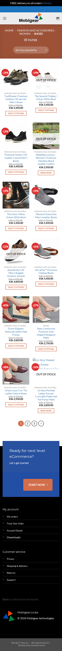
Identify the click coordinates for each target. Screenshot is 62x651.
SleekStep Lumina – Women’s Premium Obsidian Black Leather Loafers (46, 159)
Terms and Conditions (31, 645)
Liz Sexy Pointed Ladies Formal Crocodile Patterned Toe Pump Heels (46, 395)
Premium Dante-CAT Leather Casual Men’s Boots (16, 157)
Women (24, 33)
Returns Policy (40, 643)
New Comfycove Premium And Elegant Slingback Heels (46, 333)
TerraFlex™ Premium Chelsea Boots (46, 271)
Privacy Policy (20, 643)
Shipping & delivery (17, 565)
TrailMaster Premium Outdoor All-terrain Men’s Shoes (15, 99)
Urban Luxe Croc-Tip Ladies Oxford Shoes (16, 392)
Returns (11, 572)
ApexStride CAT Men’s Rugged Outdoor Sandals (16, 273)
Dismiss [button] (47, 3)
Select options (16, 113)
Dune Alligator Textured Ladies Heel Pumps (16, 331)
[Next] (41, 423)
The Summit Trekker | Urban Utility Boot (46, 98)
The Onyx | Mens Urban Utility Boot (16, 216)
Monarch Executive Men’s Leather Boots (46, 216)
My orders (12, 516)
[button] (5, 18)
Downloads (13, 537)
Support (11, 579)
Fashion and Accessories (35, 30)
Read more (46, 173)
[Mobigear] (31, 18)
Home (9, 30)
